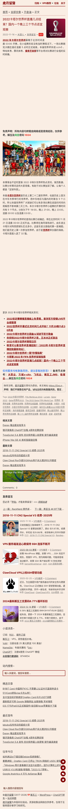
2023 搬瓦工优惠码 (33, 621)
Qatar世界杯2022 (16, 400)
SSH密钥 (55, 592)
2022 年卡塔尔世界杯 (14, 40)
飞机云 (38, 374)
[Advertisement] (34, 93)
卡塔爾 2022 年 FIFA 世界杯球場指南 (26, 356)
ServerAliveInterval (33, 564)
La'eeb (47, 397)
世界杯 (46, 230)
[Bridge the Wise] (34, 481)
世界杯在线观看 (46, 404)
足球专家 (58, 414)
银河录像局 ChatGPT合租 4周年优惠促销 (23, 430)
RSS (11, 634)
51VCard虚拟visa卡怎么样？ (17, 693)
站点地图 (11, 798)
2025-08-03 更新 (28, 550)
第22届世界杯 (53, 410)
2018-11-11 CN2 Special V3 (42, 535)
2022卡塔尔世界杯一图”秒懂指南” (25, 352)
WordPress (45, 794)
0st (29, 647)
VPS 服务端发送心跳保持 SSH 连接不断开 (26, 544)
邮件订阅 (20, 634)
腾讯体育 (43, 414)
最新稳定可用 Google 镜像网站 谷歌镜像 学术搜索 (27, 701)
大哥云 (12, 374)
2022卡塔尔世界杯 (16, 397)
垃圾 (56, 3)
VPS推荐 (46, 3)
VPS (35, 389)
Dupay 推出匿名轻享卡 (14, 425)
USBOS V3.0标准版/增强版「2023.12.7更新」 (26, 769)
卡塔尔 (57, 404)
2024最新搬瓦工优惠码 (52, 621)
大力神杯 (34, 407)
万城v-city (25, 374)
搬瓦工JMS (50, 374)
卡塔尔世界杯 (14, 195)
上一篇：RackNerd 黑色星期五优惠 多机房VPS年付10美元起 (33, 509)
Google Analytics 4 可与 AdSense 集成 (22, 773)
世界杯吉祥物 (17, 404)
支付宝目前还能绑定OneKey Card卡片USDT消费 (27, 697)
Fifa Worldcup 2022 (33, 397)
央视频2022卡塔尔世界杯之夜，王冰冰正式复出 (32, 337)
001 (41, 34)
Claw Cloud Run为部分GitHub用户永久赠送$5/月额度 (29, 460)
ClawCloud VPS (43, 592)
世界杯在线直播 (31, 404)
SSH (45, 564)
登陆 (14, 501)
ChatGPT (7, 651)
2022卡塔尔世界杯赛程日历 (21, 341)
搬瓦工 (6, 639)
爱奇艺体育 (30, 50)
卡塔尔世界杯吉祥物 (20, 407)
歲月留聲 (9, 3)
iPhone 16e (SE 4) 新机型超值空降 (20, 440)
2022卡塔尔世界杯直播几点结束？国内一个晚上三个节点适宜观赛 (23, 24)
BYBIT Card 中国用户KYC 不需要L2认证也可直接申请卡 (30, 688)
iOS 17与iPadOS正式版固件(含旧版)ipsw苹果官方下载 (30, 705)
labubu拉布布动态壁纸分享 (16, 455)
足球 (51, 414)
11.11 (26, 535)
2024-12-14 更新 (28, 607)
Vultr (5, 643)
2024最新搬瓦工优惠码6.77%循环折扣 (25, 601)
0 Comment (50, 521)
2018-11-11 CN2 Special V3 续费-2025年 (24, 450)
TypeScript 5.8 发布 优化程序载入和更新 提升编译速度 (30, 435)
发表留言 (31, 34)
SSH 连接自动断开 (56, 564)
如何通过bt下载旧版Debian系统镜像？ (22, 756)
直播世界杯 (41, 410)
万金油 (27, 12)
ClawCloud (29, 592)
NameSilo (7, 647)
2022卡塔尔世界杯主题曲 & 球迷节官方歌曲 (30, 333)
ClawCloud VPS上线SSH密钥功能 (22, 572)
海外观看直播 (18, 410)
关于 (63, 3)
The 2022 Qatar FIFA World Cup (39, 400)
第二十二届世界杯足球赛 (27, 414)
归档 (37, 3)
